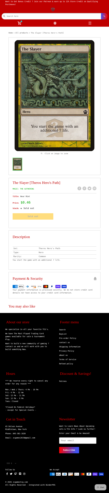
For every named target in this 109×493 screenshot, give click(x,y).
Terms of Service (67, 359)
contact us (64, 342)
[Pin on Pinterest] (84, 188)
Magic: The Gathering (23, 189)
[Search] (104, 16)
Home (11, 33)
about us (63, 355)
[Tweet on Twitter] (89, 188)
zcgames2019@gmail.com (24, 438)
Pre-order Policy (67, 338)
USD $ (9, 463)
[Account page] (54, 23)
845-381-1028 (19, 433)
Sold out (33, 216)
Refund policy (66, 364)
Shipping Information (69, 347)
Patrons (63, 381)
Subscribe (69, 450)
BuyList (63, 334)
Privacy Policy (66, 351)
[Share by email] (94, 188)
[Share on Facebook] (79, 188)
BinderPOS (50, 485)
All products (21, 33)
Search (62, 330)
